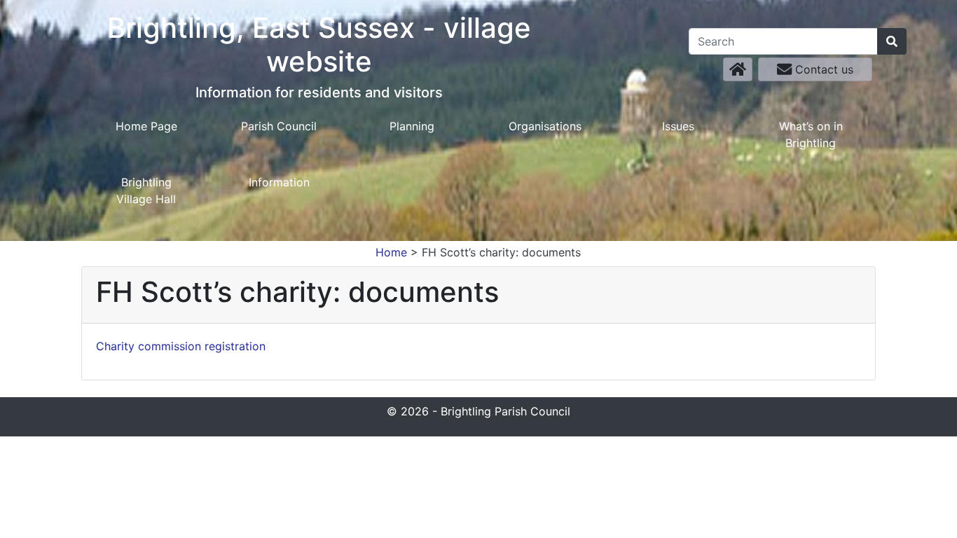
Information (279, 182)
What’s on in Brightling (811, 134)
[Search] (892, 41)
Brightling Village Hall (146, 190)
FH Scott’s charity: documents (501, 252)
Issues (678, 126)
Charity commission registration (181, 346)
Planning (412, 126)
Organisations (545, 126)
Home (391, 252)
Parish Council (279, 126)
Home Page (146, 126)
